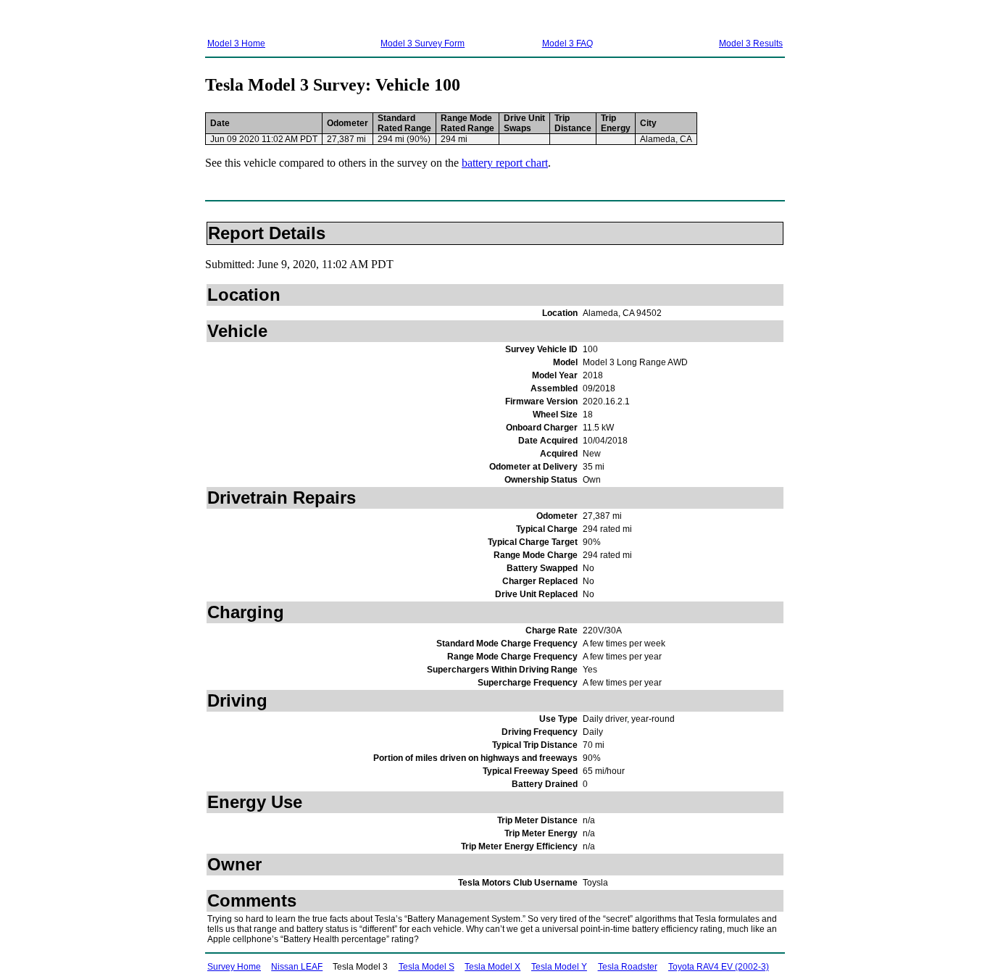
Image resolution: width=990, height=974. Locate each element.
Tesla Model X (492, 967)
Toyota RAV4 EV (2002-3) (718, 967)
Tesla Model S (426, 967)
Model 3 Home (236, 43)
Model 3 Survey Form (422, 43)
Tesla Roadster (627, 967)
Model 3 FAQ (567, 43)
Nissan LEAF (297, 967)
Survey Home (234, 967)
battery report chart (505, 163)
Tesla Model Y (559, 967)
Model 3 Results (751, 43)
